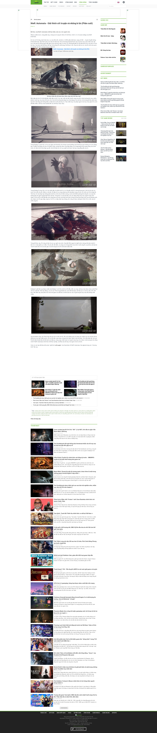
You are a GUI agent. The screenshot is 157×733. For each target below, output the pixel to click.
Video (61, 2)
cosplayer (47, 412)
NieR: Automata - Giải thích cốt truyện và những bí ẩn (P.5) (71, 49)
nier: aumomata (76, 413)
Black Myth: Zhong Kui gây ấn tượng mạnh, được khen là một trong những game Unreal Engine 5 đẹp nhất (86, 392)
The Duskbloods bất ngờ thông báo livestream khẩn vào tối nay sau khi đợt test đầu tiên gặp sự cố (86, 383)
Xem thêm (123, 118)
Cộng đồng (83, 2)
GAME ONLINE (53, 6)
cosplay (36, 410)
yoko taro (38, 415)
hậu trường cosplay (39, 413)
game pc (76, 410)
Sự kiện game (77, 712)
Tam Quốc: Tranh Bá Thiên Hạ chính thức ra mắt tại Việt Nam (48, 402)
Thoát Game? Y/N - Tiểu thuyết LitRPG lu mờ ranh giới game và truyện (75, 569)
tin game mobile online (55, 413)
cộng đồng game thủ (68, 412)
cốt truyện (66, 410)
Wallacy (88, 6)
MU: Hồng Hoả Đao (106, 50)
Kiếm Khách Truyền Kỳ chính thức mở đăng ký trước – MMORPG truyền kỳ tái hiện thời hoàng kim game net (53, 392)
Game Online (105, 712)
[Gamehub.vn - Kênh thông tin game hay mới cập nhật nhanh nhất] (36, 2)
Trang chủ (43, 712)
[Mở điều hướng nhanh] (97, 19)
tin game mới (47, 413)
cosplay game (89, 410)
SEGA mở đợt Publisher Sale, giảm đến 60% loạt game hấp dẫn (73, 555)
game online (41, 410)
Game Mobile (96, 712)
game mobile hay (60, 412)
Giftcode (51, 712)
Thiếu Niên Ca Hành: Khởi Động (109, 43)
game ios (83, 410)
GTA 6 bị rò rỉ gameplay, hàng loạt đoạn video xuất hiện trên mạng (74, 583)
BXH (75, 2)
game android (52, 412)
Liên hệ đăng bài (80, 729)
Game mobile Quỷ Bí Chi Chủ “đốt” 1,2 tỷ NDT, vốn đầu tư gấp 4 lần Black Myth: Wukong (53, 383)
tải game (62, 410)
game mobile (47, 410)
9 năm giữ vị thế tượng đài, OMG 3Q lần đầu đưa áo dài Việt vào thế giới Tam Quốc (54, 405)
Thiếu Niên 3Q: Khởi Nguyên (108, 29)
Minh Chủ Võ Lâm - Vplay (107, 36)
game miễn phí (85, 412)
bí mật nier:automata (44, 415)
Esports (114, 712)
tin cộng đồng (64, 413)
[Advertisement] (64, 362)
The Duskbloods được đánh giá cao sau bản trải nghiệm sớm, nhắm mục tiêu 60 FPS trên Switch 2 (58, 398)
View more (64, 708)
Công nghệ (69, 2)
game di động (54, 410)
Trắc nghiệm (93, 2)
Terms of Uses (76, 726)
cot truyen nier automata (85, 413)
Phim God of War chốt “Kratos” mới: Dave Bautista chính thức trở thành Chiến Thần (54, 400)
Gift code (54, 2)
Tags (33, 410)
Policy (82, 726)
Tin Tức (46, 2)
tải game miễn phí (78, 412)
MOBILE (45, 6)
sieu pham (71, 410)
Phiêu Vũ (33, 26)
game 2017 (70, 413)
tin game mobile (40, 412)
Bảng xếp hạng (61, 712)
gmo (58, 410)
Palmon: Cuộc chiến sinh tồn (108, 57)
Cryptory (81, 6)
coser (79, 410)
